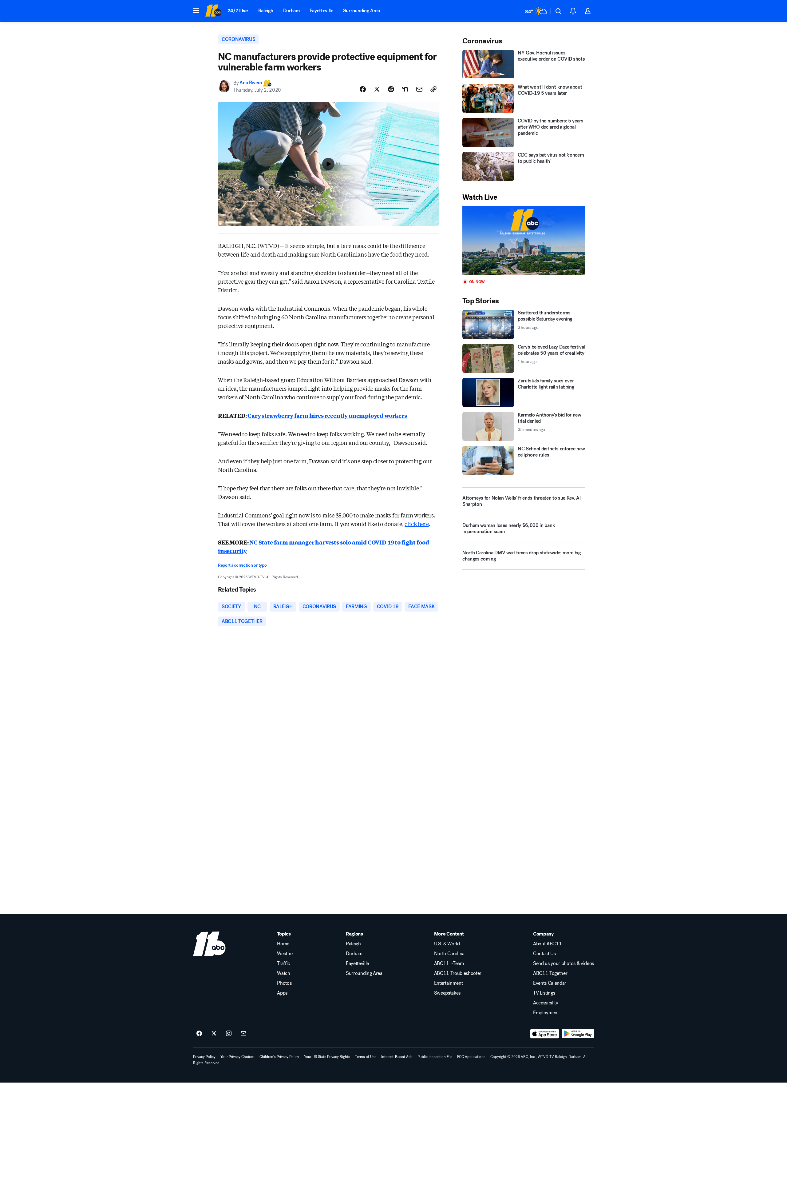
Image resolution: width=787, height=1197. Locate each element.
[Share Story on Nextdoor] (405, 89)
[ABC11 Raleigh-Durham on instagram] (229, 1033)
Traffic (283, 963)
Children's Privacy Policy (279, 1057)
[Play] (523, 240)
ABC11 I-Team (449, 963)
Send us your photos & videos (563, 963)
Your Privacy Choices (237, 1057)
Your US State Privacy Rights (327, 1057)
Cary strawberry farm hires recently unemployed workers (327, 415)
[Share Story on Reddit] (391, 89)
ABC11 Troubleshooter (458, 973)
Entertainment (448, 983)
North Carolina (449, 953)
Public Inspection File (434, 1057)
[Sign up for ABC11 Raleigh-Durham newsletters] (243, 1033)
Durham (291, 10)
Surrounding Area (361, 10)
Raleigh (265, 10)
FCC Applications (471, 1057)
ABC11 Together (550, 973)
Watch (283, 973)
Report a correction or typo (242, 565)
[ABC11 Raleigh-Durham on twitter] (214, 1033)
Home (283, 943)
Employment (546, 1012)
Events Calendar (549, 983)
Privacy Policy (204, 1057)
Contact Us (544, 953)
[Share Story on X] (377, 89)
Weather (285, 953)
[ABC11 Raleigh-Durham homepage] (213, 11)
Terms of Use (365, 1057)
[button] (196, 10)
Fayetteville (321, 10)
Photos (284, 983)
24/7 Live (237, 10)
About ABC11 (547, 943)
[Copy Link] (433, 89)
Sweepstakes (447, 993)
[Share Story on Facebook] (363, 89)
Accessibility (545, 1002)
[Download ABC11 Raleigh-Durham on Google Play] (578, 1034)
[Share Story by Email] (419, 89)
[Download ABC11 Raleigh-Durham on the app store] (545, 1034)
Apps (282, 993)
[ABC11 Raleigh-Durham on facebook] (199, 1033)
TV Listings (544, 993)
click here (417, 524)
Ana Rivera (250, 83)
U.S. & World (447, 943)
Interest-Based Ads (397, 1057)
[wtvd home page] (209, 944)
